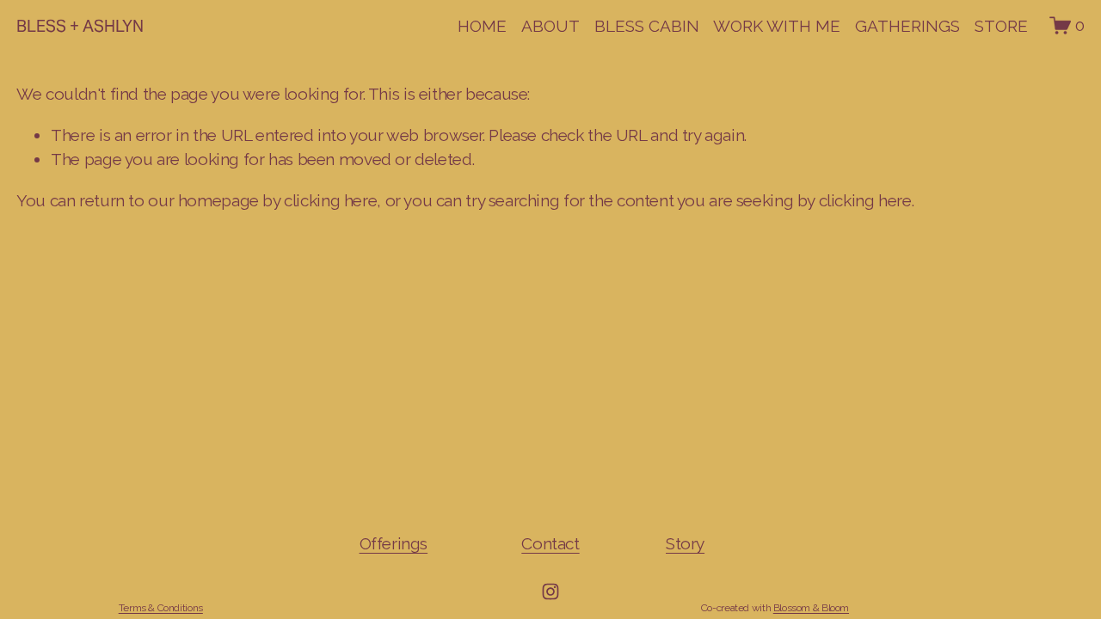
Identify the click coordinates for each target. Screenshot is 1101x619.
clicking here (330, 200)
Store (1001, 25)
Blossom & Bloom (811, 608)
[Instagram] (550, 591)
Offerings (394, 543)
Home (482, 25)
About (550, 25)
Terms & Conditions (161, 608)
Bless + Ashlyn (80, 25)
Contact (550, 543)
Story (685, 543)
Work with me (776, 25)
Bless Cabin (646, 25)
